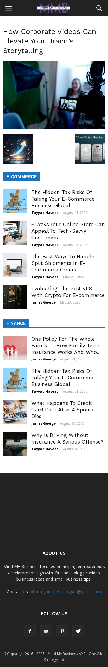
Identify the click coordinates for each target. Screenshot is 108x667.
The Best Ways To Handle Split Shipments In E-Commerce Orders (63, 263)
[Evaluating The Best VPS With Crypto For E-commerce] (15, 297)
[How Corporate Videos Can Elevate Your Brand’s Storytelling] (54, 127)
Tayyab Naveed (45, 212)
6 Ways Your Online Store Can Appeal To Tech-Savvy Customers (68, 231)
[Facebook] (30, 631)
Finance (16, 323)
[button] (99, 8)
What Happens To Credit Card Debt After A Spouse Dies (63, 409)
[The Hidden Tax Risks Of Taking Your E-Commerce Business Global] (15, 201)
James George (44, 302)
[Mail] (46, 631)
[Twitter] (78, 631)
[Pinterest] (62, 631)
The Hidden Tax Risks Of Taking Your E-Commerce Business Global (63, 198)
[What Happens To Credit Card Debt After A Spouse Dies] (15, 412)
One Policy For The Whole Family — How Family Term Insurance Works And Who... (66, 345)
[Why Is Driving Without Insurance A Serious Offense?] (15, 444)
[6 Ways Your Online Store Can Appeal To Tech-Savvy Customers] (15, 233)
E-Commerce (22, 176)
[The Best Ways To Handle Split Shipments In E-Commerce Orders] (15, 265)
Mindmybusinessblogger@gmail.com (65, 591)
